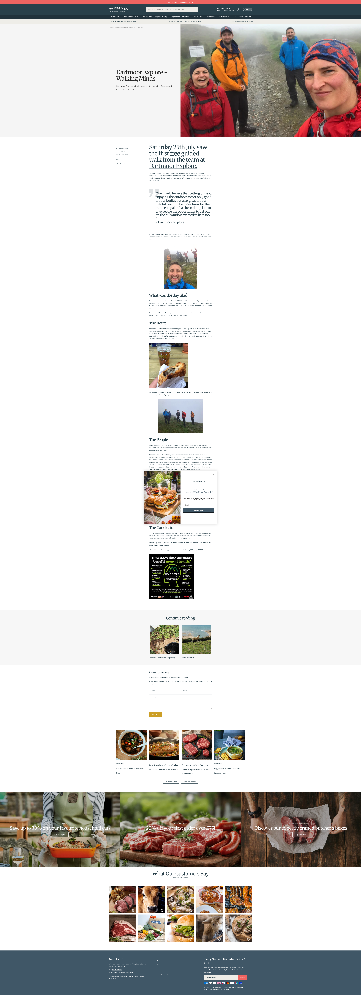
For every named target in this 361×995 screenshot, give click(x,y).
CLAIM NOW (199, 510)
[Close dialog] (213, 474)
